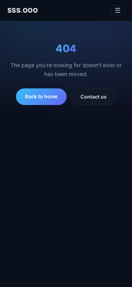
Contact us (93, 97)
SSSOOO (22, 10)
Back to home (41, 96)
